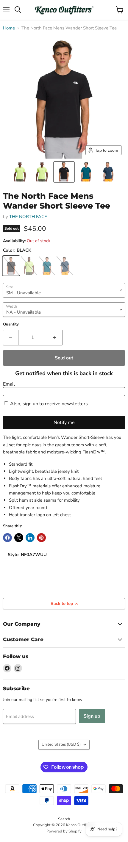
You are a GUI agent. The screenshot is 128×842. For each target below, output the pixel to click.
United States (61, 744)
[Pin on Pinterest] (41, 537)
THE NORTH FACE (28, 217)
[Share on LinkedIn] (30, 537)
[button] (20, 172)
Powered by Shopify (64, 831)
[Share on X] (18, 537)
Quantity (11, 324)
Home (9, 28)
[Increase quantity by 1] (55, 337)
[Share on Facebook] (7, 537)
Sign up (92, 716)
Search (64, 819)
